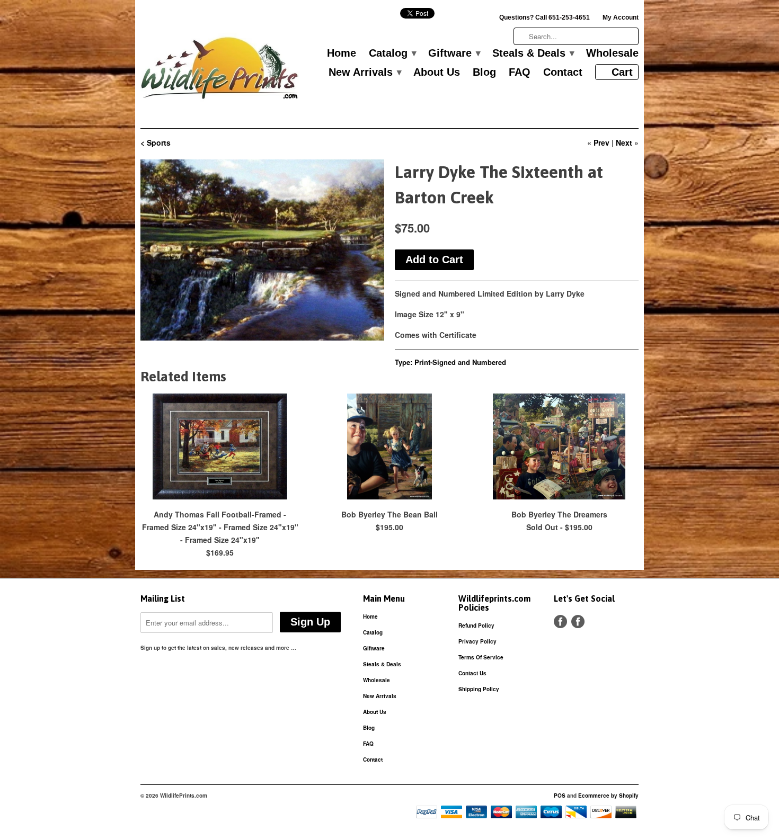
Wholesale (612, 53)
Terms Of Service (480, 657)
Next (624, 142)
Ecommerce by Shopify (608, 795)
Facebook (560, 621)
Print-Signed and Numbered (460, 362)
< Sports (155, 142)
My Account (621, 17)
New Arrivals (365, 72)
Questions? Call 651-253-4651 (544, 17)
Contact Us (472, 673)
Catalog (392, 53)
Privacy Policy (477, 641)
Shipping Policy (478, 689)
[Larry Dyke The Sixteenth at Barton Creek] (262, 250)
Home (341, 53)
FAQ (519, 72)
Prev (601, 142)
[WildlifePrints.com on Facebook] (578, 621)
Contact (562, 72)
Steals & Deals (532, 53)
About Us (436, 72)
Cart (622, 72)
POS (559, 795)
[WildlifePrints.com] (219, 70)
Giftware (454, 53)
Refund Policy (476, 625)
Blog (484, 72)
